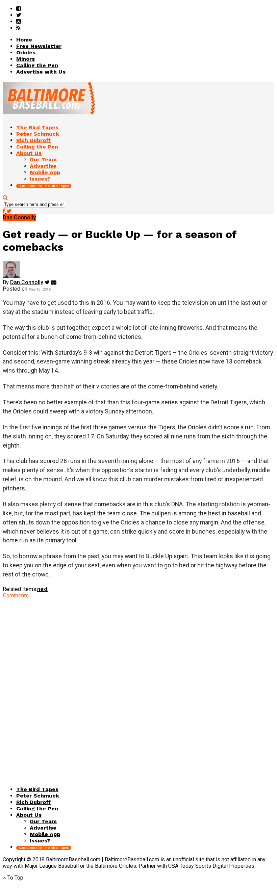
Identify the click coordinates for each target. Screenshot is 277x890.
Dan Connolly (26, 282)
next (42, 589)
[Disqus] (138, 683)
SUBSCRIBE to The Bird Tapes (44, 186)
